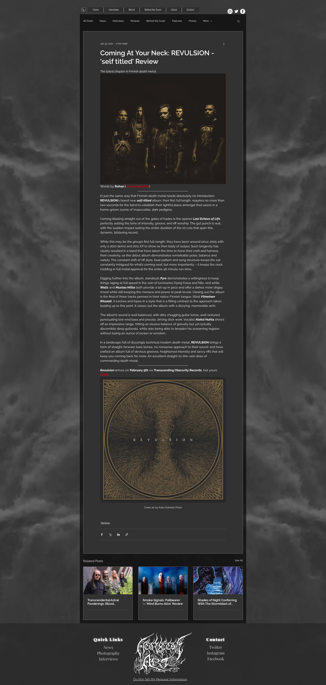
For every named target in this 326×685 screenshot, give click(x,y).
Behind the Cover (155, 21)
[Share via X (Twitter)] (110, 534)
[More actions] (224, 44)
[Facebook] (242, 11)
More (206, 21)
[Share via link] (126, 534)
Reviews (135, 21)
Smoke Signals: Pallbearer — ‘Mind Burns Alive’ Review (163, 601)
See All (239, 560)
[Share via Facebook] (101, 534)
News (103, 21)
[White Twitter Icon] (236, 11)
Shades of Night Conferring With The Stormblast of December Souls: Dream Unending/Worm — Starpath (217, 601)
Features (177, 21)
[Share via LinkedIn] (118, 534)
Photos (192, 21)
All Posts (88, 21)
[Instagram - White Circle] (230, 11)
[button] (238, 21)
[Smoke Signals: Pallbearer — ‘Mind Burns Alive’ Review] (163, 580)
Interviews (118, 21)
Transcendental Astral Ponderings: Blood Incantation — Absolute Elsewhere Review (104, 601)
